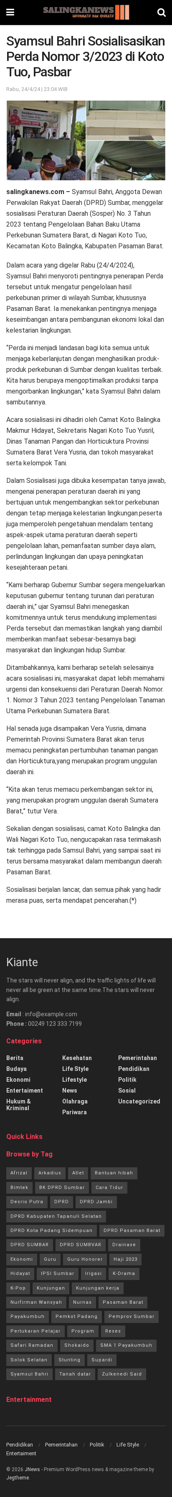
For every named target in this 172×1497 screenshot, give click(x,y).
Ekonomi (18, 1079)
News (69, 1090)
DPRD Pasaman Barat (132, 1230)
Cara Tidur (109, 1187)
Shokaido (76, 1345)
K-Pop (18, 1288)
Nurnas (82, 1302)
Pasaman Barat (123, 1302)
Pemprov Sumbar (131, 1316)
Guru (50, 1259)
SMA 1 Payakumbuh (126, 1345)
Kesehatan (77, 1058)
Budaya (16, 1068)
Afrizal (19, 1173)
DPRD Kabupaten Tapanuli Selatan (56, 1216)
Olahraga (75, 1101)
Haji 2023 (125, 1259)
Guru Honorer (85, 1259)
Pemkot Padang (77, 1316)
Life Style (75, 1068)
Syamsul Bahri (29, 1374)
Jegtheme (17, 1478)
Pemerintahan (137, 1058)
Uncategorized (139, 1101)
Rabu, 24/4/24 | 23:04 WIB (37, 89)
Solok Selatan (29, 1360)
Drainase (124, 1244)
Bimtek (19, 1187)
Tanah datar (75, 1374)
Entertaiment (24, 1090)
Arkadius (49, 1173)
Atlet (78, 1173)
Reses (113, 1331)
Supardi (101, 1360)
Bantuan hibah (114, 1173)
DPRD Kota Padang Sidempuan (51, 1230)
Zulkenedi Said (122, 1374)
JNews (32, 1469)
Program (82, 1331)
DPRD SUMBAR (29, 1244)
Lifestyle (74, 1079)
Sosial (127, 1090)
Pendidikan (133, 1068)
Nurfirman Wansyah (36, 1302)
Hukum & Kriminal (18, 1104)
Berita (14, 1058)
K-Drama (124, 1273)
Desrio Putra (26, 1201)
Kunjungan (51, 1288)
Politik (127, 1079)
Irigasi (93, 1273)
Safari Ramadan (31, 1345)
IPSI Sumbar (57, 1273)
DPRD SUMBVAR (80, 1244)
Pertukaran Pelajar (35, 1331)
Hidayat (20, 1273)
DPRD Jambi (96, 1201)
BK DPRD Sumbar (62, 1187)
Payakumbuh (27, 1316)
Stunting (69, 1360)
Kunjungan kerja (97, 1288)
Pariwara (74, 1112)
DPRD (61, 1201)
